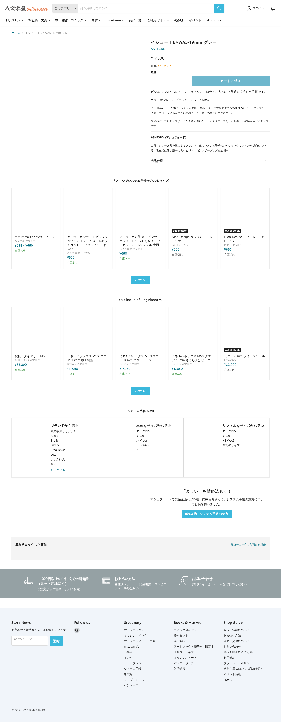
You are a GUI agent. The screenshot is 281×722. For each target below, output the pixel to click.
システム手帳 (132, 669)
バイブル (142, 440)
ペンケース (131, 685)
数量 (153, 72)
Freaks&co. (230, 360)
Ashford (56, 436)
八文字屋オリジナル (63, 431)
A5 (138, 450)
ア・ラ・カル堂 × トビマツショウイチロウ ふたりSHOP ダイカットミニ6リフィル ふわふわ (87, 243)
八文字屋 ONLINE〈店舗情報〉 (243, 669)
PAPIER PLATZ (180, 244)
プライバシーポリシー (238, 663)
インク (128, 657)
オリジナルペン (134, 630)
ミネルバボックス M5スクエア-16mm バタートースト (139, 358)
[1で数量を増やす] (184, 81)
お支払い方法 (232, 635)
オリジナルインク (135, 635)
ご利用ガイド (157, 20)
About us (214, 20)
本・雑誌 (179, 641)
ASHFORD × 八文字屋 (27, 360)
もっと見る (58, 470)
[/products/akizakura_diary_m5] (36, 331)
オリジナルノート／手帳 (140, 641)
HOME (228, 680)
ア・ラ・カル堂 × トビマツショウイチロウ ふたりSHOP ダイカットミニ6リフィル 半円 (139, 241)
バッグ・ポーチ (184, 663)
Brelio (55, 440)
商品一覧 (135, 20)
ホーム (16, 32)
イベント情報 (232, 674)
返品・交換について (236, 641)
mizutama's (114, 20)
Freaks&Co (58, 450)
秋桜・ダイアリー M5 (30, 356)
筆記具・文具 (38, 20)
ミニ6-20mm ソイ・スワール (244, 356)
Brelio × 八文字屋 (77, 364)
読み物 (178, 20)
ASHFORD (158, 49)
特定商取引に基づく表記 (239, 652)
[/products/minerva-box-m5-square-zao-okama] (88, 331)
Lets (53, 454)
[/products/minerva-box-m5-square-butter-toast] (140, 331)
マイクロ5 (143, 431)
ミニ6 (140, 436)
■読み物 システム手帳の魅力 (206, 514)
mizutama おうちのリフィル (34, 237)
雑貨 (94, 20)
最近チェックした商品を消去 (248, 544)
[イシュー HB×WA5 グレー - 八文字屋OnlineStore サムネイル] (18, 50)
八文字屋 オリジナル (26, 240)
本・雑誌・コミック (69, 20)
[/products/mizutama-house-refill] (36, 212)
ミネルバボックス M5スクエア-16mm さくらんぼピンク (191, 358)
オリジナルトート (185, 657)
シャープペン (132, 663)
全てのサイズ (231, 445)
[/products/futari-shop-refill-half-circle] (140, 212)
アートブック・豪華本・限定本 (194, 646)
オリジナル (13, 20)
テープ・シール (134, 680)
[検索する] (219, 8)
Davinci (56, 445)
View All (141, 280)
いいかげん (58, 459)
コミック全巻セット (187, 630)
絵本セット (181, 635)
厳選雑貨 (179, 669)
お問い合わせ (232, 646)
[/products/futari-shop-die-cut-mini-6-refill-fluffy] (88, 212)
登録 (56, 641)
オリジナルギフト (185, 652)
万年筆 (128, 652)
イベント (195, 20)
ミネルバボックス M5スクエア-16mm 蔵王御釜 (86, 358)
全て (53, 464)
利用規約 (229, 657)
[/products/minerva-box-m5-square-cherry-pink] (193, 331)
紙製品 (128, 674)
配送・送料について (236, 630)
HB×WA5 (142, 445)
